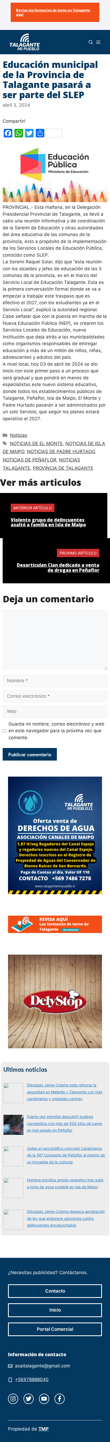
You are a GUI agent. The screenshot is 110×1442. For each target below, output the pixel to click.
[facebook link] (59, 1399)
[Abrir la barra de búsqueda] (91, 42)
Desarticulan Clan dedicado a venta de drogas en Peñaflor (58, 567)
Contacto (55, 1291)
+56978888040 (32, 1379)
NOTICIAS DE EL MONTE (36, 443)
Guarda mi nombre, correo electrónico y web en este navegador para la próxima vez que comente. (56, 730)
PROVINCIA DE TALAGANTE (63, 468)
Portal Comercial (55, 1329)
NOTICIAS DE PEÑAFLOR (29, 459)
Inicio (55, 1310)
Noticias (18, 435)
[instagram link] (13, 1399)
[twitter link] (28, 1399)
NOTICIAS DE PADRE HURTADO (61, 451)
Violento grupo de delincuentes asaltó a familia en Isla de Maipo (48, 522)
